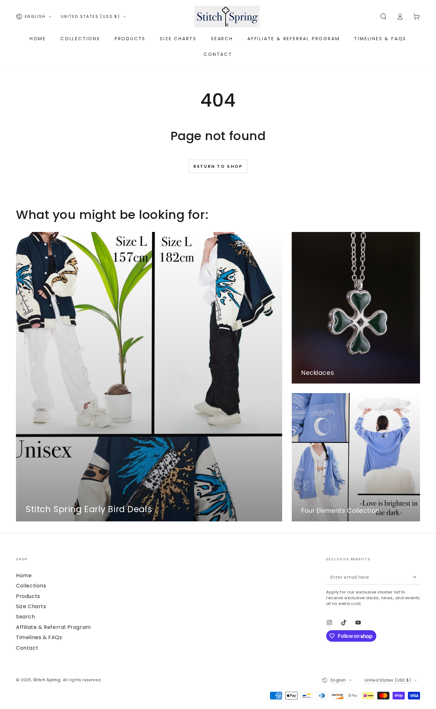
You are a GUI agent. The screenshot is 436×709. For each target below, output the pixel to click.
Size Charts (31, 606)
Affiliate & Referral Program (53, 627)
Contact (27, 648)
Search (25, 616)
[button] (383, 17)
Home (24, 575)
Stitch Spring (47, 680)
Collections (31, 585)
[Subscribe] (416, 577)
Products (28, 596)
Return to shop (217, 166)
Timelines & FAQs (39, 637)
